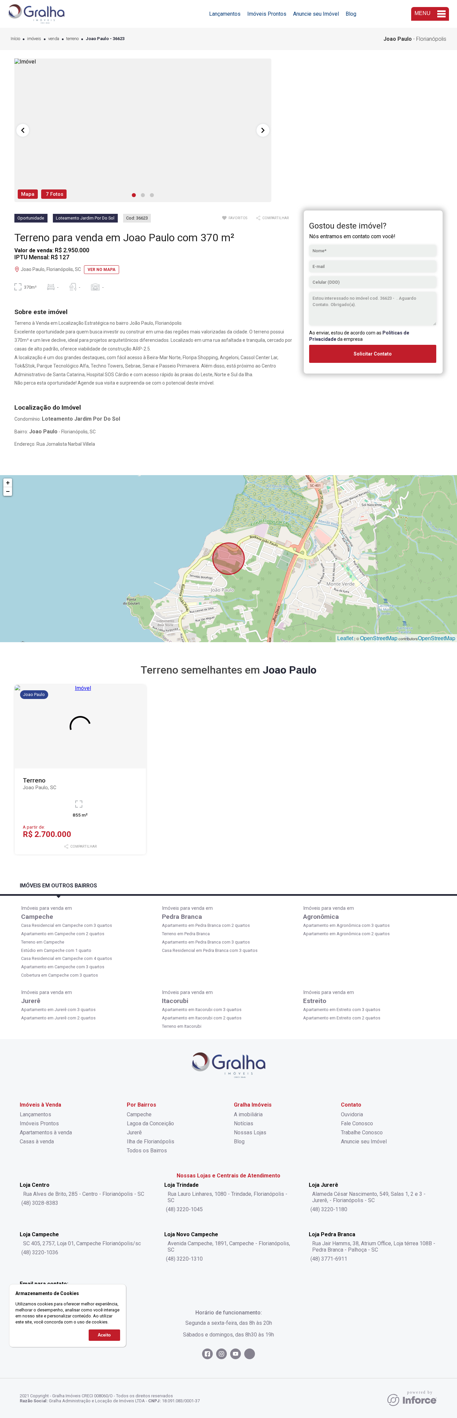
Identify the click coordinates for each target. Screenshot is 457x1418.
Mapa (27, 194)
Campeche (37, 916)
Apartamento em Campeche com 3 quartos (62, 966)
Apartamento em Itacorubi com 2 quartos (202, 1017)
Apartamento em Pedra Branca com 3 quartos (206, 942)
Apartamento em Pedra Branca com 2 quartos (206, 925)
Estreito (314, 1001)
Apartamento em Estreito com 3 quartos (341, 1009)
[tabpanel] (142, 130)
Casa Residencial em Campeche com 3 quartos (66, 925)
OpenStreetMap (378, 638)
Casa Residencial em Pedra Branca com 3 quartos (210, 950)
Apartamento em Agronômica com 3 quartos (346, 925)
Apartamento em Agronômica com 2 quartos (346, 933)
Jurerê (30, 1001)
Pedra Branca (182, 916)
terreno (72, 39)
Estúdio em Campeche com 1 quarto (56, 950)
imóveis (34, 39)
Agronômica (321, 916)
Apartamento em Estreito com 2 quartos (341, 1017)
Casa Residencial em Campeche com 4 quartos (66, 958)
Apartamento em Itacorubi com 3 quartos (202, 1009)
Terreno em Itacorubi (181, 1026)
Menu (423, 13)
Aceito (104, 1335)
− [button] (8, 491)
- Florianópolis (414, 39)
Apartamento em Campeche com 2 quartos (62, 933)
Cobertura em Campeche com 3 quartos (59, 975)
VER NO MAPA (101, 269)
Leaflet (345, 638)
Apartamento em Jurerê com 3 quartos (58, 1009)
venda (53, 39)
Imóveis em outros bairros (58, 885)
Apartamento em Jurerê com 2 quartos (58, 1017)
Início (15, 39)
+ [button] (8, 482)
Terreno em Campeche (42, 942)
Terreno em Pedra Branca (186, 933)
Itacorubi (175, 1001)
